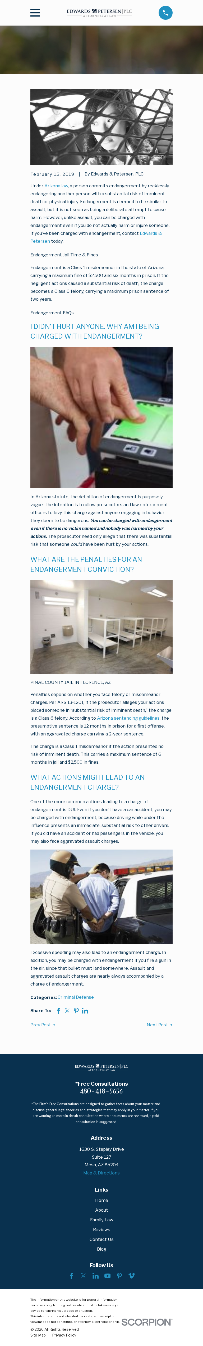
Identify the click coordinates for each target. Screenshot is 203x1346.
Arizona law (56, 185)
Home (101, 1200)
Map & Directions (101, 1173)
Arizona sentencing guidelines (128, 718)
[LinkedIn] (96, 1276)
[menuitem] (38, 1335)
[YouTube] (107, 1276)
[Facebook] (71, 1276)
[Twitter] (83, 1276)
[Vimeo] (131, 1276)
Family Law (101, 1219)
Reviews (101, 1229)
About (101, 1210)
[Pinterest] (119, 1276)
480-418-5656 (101, 1091)
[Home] (99, 12)
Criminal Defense (76, 997)
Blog (101, 1249)
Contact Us (102, 1239)
